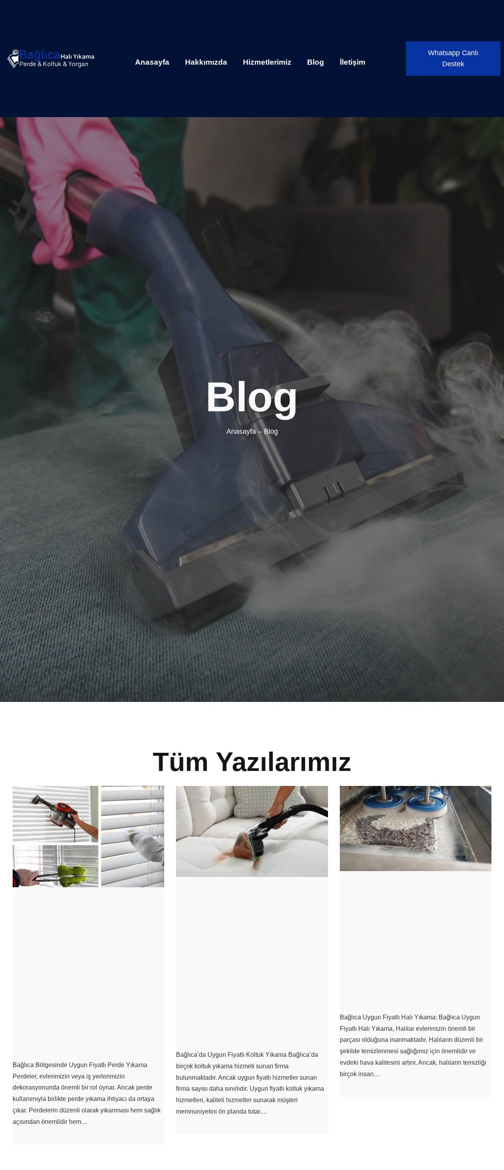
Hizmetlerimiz (267, 62)
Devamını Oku (32, 1138)
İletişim (352, 62)
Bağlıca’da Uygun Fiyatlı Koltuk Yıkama (242, 963)
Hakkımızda (206, 62)
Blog (315, 62)
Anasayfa (152, 62)
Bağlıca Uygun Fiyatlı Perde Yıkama (59, 973)
